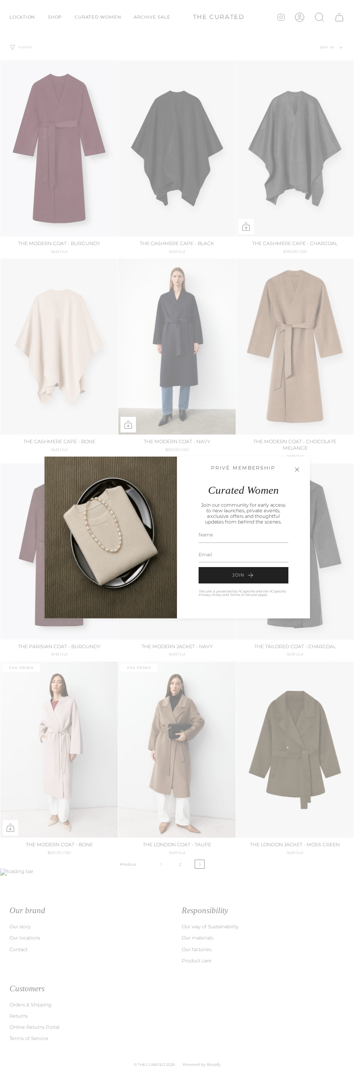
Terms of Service (243, 595)
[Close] (297, 469)
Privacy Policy (210, 595)
